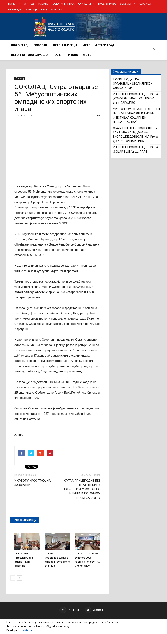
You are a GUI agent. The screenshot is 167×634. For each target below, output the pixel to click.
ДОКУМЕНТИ (127, 3)
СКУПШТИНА (86, 3)
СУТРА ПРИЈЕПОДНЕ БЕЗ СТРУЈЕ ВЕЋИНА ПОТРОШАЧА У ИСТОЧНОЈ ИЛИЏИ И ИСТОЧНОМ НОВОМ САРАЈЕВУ (81, 489)
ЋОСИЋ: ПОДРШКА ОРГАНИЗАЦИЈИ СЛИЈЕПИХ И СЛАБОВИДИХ (132, 83)
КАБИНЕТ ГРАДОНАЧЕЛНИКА (56, 3)
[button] (154, 50)
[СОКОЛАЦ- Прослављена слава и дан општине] (27, 541)
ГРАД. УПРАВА (107, 3)
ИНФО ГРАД (19, 45)
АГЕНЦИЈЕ (31, 9)
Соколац (20, 78)
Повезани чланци (24, 520)
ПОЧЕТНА (14, 3)
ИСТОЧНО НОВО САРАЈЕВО (29, 55)
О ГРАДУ (29, 3)
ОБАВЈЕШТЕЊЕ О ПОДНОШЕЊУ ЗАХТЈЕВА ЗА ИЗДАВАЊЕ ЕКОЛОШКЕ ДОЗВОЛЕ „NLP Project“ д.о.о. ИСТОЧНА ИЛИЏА (136, 135)
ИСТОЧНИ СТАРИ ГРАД (98, 45)
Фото (87, 55)
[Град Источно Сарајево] (83, 27)
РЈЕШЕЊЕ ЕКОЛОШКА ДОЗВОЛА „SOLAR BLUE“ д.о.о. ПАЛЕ (135, 149)
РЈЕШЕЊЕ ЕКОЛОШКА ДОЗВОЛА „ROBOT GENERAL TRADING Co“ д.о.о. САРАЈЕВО (135, 98)
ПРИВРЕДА (15, 9)
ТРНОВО (72, 55)
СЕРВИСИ (145, 3)
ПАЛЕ (57, 55)
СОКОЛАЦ (40, 45)
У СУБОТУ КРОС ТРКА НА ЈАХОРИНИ (32, 483)
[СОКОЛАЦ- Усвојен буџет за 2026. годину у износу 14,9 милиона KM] (87, 541)
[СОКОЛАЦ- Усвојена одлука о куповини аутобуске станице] (57, 541)
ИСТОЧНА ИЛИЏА (65, 45)
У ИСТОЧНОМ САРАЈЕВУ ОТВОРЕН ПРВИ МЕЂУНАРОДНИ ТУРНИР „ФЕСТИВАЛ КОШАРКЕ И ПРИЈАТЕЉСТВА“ (136, 115)
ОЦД (44, 9)
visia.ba (27, 630)
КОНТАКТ (56, 9)
